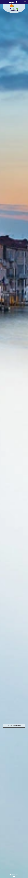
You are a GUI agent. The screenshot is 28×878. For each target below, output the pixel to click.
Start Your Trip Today (14, 726)
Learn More (14, 874)
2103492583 (13, 2)
